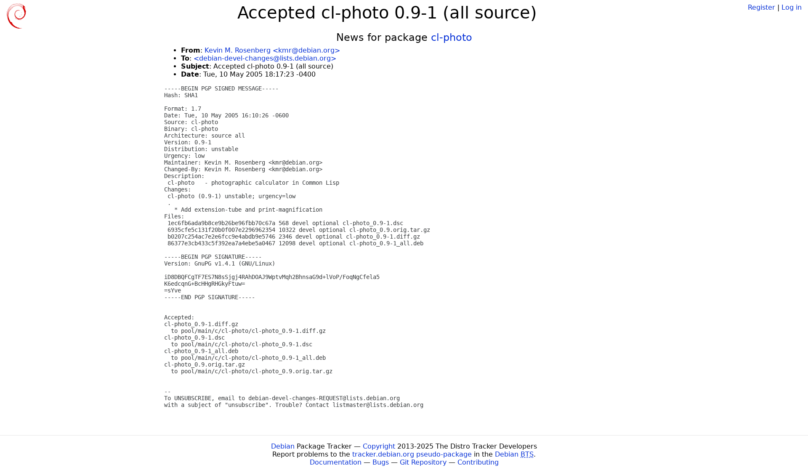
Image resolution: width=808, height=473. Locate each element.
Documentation (335, 462)
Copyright (379, 446)
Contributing (478, 462)
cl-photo (451, 37)
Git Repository (423, 462)
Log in (791, 7)
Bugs (380, 462)
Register (761, 7)
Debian (283, 446)
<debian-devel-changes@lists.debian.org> (265, 58)
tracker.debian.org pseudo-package (412, 454)
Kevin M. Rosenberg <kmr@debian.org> (272, 50)
